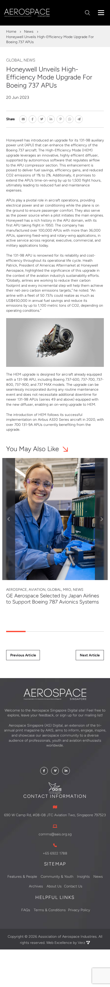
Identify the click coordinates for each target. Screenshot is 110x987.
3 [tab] (55, 631)
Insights (83, 876)
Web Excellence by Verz (66, 943)
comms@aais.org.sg (55, 834)
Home (11, 31)
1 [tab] (16, 631)
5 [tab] (94, 631)
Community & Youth (57, 876)
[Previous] (8, 519)
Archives (36, 886)
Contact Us (73, 886)
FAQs (25, 910)
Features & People (22, 876)
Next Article (90, 655)
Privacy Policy (79, 910)
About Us (54, 886)
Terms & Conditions (50, 910)
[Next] (101, 519)
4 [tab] (74, 631)
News (29, 31)
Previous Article (23, 655)
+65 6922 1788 (55, 853)
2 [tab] (35, 631)
